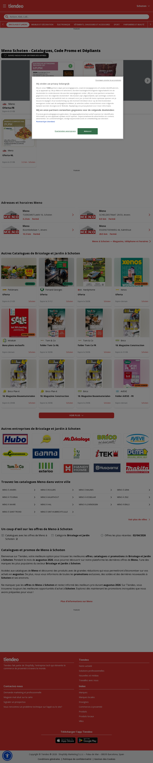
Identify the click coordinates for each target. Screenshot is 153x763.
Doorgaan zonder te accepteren (108, 80)
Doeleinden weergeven (65, 131)
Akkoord (87, 131)
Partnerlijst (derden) (45, 121)
